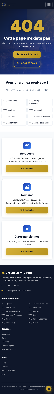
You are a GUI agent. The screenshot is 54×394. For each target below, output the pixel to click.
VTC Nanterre (9, 116)
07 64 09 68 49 (29, 63)
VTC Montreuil (9, 110)
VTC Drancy (33, 323)
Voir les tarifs (27, 168)
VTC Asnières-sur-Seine (39, 116)
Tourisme (5, 342)
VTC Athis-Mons (8, 307)
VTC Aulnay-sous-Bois (39, 123)
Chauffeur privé (8, 346)
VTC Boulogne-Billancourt (35, 102)
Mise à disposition (9, 349)
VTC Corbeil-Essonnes (38, 319)
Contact (5, 366)
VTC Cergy (33, 315)
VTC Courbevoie (8, 323)
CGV (3, 374)
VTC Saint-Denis (10, 101)
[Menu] (48, 4)
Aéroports (6, 334)
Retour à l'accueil (29, 54)
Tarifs (4, 363)
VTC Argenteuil (35, 110)
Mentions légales (8, 370)
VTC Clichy (6, 319)
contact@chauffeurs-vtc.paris (18, 290)
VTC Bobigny (34, 311)
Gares (4, 338)
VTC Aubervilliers (10, 123)
